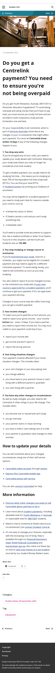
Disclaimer (6, 651)
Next (48, 13)
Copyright (6, 647)
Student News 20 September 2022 (20, 601)
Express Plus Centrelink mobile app (23, 473)
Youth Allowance (31, 515)
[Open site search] (52, 7)
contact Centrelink (24, 486)
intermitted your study (22, 256)
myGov (43, 468)
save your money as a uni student (33, 549)
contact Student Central (37, 527)
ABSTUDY (32, 518)
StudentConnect (13, 186)
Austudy (47, 515)
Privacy (5, 655)
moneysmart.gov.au (15, 546)
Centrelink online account (18, 468)
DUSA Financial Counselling (25, 542)
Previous (8, 13)
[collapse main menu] (3, 7)
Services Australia (19, 131)
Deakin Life (14, 7)
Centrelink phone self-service (20, 478)
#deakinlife (10, 615)
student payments (33, 511)
